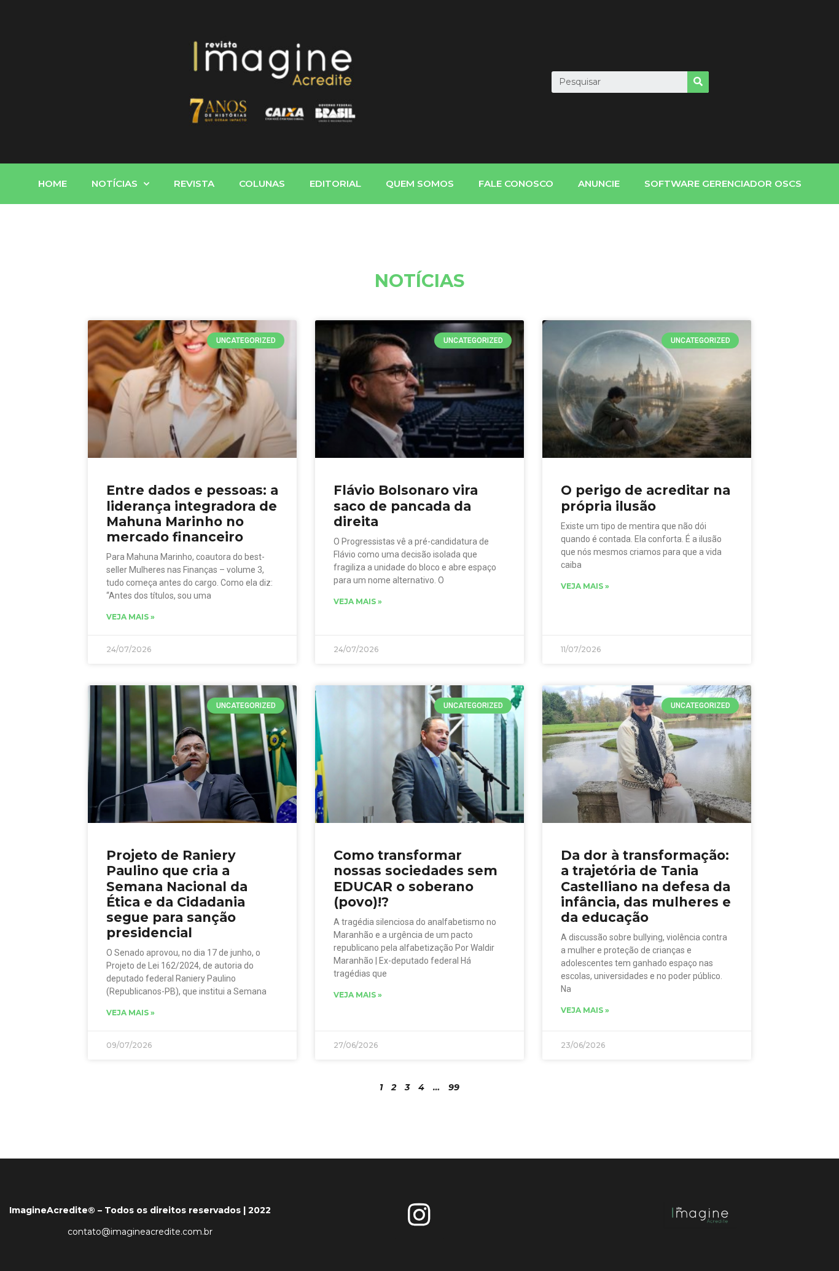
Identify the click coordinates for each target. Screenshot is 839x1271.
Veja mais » (130, 616)
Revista (194, 183)
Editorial (335, 183)
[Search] (698, 82)
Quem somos (420, 183)
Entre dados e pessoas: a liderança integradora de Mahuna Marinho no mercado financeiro (192, 513)
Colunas (262, 183)
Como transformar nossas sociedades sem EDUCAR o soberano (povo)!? (416, 879)
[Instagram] (419, 1214)
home (52, 183)
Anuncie (599, 183)
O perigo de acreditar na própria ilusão (645, 497)
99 (453, 1087)
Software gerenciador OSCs (723, 183)
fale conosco (515, 183)
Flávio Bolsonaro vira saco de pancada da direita (406, 505)
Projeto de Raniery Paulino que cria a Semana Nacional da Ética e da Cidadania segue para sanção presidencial (177, 894)
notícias (115, 183)
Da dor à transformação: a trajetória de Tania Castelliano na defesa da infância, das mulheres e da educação (646, 886)
